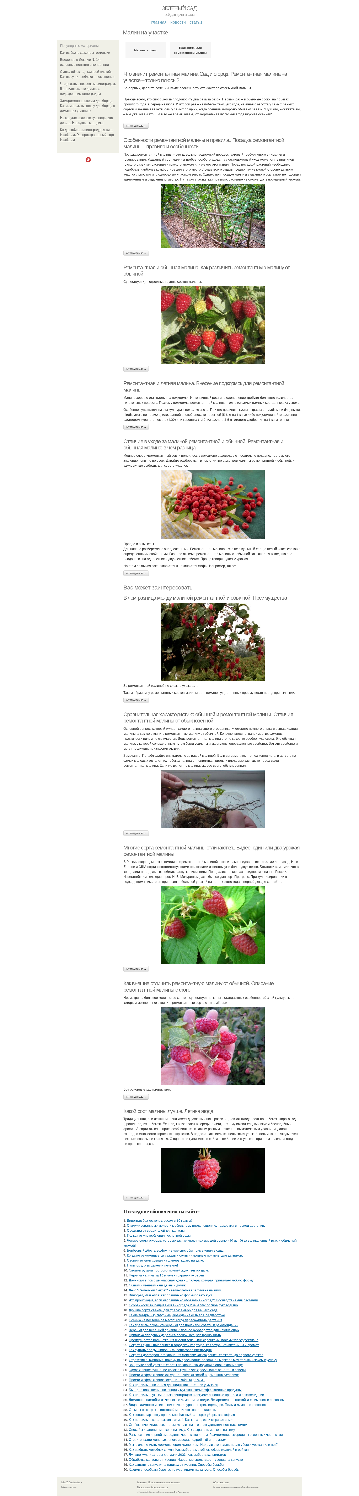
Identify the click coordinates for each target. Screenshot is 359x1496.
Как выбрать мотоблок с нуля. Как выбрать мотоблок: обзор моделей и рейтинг (189, 1449)
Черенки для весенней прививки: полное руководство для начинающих (184, 1330)
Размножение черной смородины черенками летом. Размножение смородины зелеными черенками (206, 1434)
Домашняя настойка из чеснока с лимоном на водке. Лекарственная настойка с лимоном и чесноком (206, 1399)
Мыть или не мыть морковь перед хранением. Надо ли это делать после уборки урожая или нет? (203, 1444)
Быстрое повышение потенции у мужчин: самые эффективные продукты (185, 1389)
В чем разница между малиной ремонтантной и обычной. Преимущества (205, 598)
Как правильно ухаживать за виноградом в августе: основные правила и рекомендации (196, 1394)
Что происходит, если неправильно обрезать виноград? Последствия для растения (193, 1300)
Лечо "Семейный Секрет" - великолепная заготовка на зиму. (175, 1290)
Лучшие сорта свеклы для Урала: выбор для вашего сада (173, 1310)
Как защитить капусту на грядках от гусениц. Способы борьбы (176, 1464)
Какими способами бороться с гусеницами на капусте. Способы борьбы (184, 1469)
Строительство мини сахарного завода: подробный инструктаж (177, 1439)
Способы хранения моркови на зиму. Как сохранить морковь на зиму (182, 1429)
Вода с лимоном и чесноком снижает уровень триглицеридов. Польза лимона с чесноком (197, 1404)
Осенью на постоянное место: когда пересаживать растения (175, 1320)
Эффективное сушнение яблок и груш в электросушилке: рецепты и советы (187, 1369)
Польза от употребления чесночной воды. (159, 1235)
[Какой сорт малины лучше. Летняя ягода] (212, 1170)
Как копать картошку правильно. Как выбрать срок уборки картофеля (182, 1414)
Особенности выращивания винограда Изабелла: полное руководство (183, 1305)
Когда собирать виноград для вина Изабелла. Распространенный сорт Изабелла (87, 135)
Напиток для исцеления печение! (152, 1265)
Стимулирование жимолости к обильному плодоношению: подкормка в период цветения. (196, 1225)
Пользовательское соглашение (164, 1482)
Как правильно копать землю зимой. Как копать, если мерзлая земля (181, 1419)
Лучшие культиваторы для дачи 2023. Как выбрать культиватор (177, 1454)
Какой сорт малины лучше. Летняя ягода (168, 1111)
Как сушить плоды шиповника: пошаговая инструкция (170, 1349)
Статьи (195, 22)
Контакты (141, 1482)
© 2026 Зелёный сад (71, 1482)
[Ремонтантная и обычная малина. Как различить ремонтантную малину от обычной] (212, 325)
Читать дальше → (136, 125)
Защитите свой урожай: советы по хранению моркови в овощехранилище (186, 1364)
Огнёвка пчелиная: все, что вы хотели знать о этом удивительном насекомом (188, 1424)
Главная (159, 22)
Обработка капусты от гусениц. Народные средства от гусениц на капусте (186, 1459)
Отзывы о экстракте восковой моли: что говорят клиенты (172, 1409)
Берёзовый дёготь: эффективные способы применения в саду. (175, 1250)
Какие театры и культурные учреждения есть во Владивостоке (177, 1315)
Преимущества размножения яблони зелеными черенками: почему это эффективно (193, 1339)
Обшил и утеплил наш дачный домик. (157, 1285)
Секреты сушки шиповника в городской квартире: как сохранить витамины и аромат (194, 1344)
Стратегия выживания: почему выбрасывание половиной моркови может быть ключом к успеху (203, 1359)
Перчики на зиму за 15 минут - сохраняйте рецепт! (167, 1275)
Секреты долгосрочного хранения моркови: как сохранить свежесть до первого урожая (196, 1354)
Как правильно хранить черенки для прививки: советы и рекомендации (183, 1325)
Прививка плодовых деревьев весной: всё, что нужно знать (175, 1334)
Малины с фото (145, 50)
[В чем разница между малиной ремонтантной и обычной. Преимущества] (212, 642)
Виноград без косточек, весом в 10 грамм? (160, 1220)
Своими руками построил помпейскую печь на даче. (169, 1270)
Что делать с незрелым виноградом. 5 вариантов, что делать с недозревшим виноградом (88, 88)
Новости (178, 22)
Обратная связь (221, 1482)
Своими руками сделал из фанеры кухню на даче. (165, 1260)
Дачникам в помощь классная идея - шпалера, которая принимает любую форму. (191, 1280)
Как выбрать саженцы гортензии (85, 52)
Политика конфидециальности (152, 1487)
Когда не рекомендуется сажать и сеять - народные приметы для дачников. (185, 1255)
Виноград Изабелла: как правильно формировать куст (170, 1295)
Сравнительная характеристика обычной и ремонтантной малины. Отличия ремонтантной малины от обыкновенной (208, 717)
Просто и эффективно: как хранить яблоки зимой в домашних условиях (184, 1374)
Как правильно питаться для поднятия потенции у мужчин (173, 1384)
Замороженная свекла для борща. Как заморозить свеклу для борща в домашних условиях (87, 105)
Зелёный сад (179, 7)
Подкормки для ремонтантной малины (190, 50)
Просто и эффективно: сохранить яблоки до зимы (167, 1379)
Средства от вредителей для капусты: (156, 1230)
